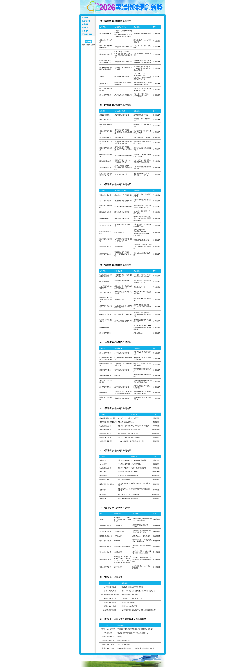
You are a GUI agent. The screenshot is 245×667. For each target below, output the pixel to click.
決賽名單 (85, 28)
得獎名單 (85, 31)
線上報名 (85, 24)
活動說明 (85, 17)
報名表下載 (86, 21)
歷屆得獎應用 (87, 34)
